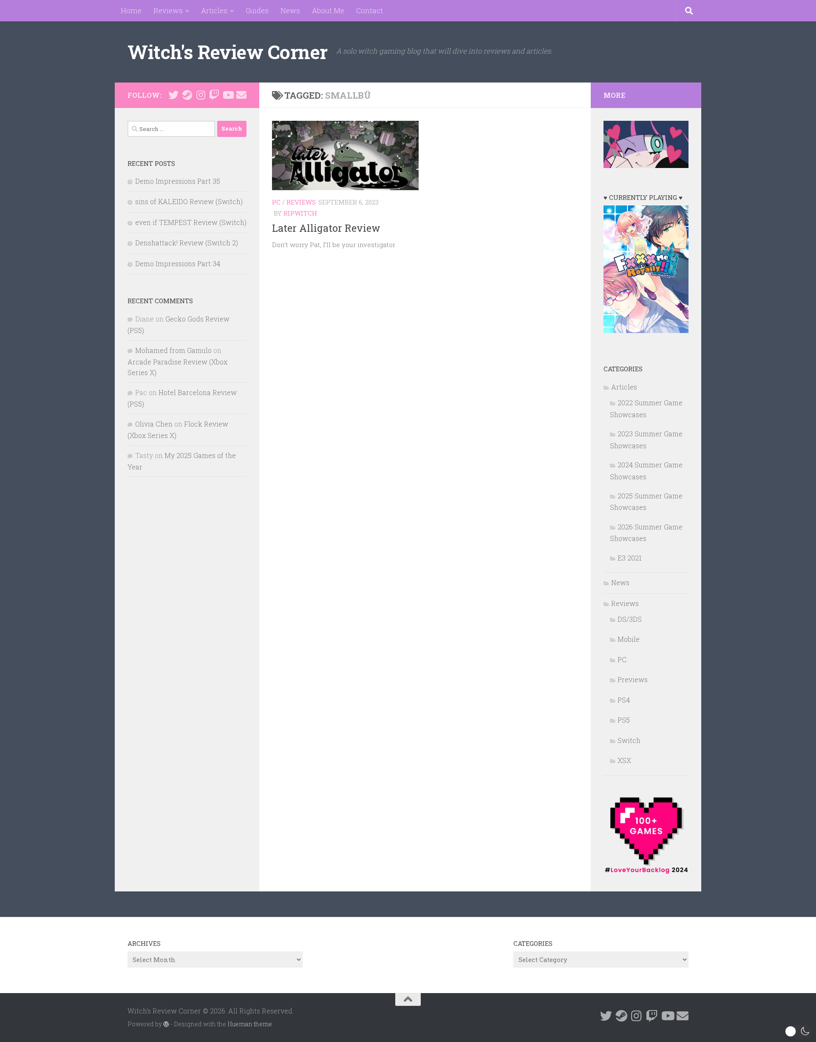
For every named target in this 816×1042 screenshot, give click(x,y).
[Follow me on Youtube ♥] (228, 95)
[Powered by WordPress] (166, 1024)
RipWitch (300, 213)
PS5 (624, 719)
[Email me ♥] (241, 95)
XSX (624, 760)
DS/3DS (630, 619)
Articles (214, 10)
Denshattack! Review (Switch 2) (186, 242)
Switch (629, 740)
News (290, 10)
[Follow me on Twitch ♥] (214, 95)
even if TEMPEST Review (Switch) (190, 222)
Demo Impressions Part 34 (177, 263)
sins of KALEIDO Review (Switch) (189, 201)
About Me (328, 10)
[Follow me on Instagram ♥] (201, 95)
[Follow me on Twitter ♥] (173, 95)
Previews (633, 679)
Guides (257, 10)
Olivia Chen (154, 423)
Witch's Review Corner (228, 51)
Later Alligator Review (326, 228)
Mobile (629, 639)
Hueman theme (249, 1024)
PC (276, 202)
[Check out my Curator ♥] (187, 95)
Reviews (168, 10)
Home (131, 10)
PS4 (624, 699)
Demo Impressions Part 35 (177, 181)
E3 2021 (630, 557)
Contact (369, 10)
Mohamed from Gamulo (173, 350)
